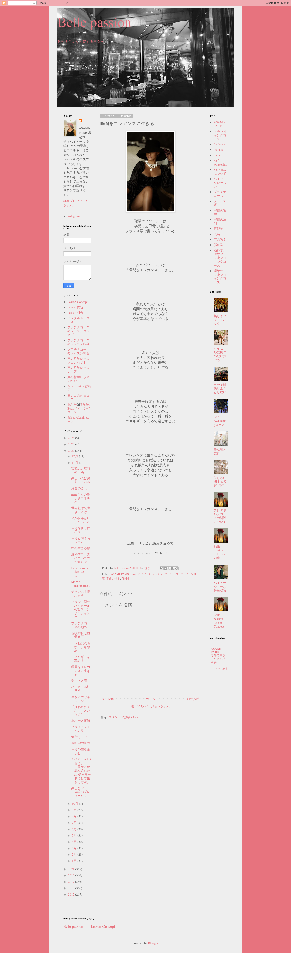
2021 (71, 869)
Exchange (220, 144)
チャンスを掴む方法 (80, 593)
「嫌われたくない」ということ (80, 710)
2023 (71, 444)
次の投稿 (107, 699)
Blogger (153, 943)
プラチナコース (174, 574)
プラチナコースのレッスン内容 (78, 342)
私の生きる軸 (80, 548)
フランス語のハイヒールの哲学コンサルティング (80, 609)
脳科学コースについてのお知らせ (80, 558)
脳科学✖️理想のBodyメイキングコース (78, 408)
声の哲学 (220, 239)
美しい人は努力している (80, 480)
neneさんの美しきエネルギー (80, 498)
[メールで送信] (162, 568)
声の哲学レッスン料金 (78, 379)
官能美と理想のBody (80, 470)
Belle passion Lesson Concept (221, 620)
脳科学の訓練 (80, 743)
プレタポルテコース (78, 320)
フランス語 (220, 203)
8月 (74, 816)
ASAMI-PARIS (120, 574)
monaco (218, 149)
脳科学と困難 (80, 721)
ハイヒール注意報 (80, 689)
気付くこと (79, 737)
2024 (71, 438)
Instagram (73, 216)
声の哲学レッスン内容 (78, 369)
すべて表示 (222, 668)
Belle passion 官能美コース (79, 388)
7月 (74, 822)
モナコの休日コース (78, 397)
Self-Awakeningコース (220, 420)
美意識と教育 (220, 451)
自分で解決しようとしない (220, 388)
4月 (74, 842)
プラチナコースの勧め (80, 625)
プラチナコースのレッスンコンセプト (78, 331)
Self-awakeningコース (78, 419)
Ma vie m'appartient (80, 583)
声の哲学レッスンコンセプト (78, 360)
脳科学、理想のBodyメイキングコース (220, 257)
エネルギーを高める (80, 659)
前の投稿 (193, 699)
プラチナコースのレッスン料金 (78, 351)
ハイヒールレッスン (150, 574)
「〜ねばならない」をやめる (80, 647)
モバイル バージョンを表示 (150, 706)
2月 (74, 854)
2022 (71, 450)
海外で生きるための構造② (218, 659)
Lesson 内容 (75, 307)
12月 (75, 456)
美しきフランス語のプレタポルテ (80, 792)
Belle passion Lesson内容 (220, 552)
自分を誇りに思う (80, 530)
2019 (71, 881)
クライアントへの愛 (80, 729)
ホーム (150, 699)
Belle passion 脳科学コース (80, 572)
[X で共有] (169, 568)
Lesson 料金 (75, 312)
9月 (74, 810)
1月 (74, 861)
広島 (217, 234)
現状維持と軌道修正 (80, 635)
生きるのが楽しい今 (80, 699)
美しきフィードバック (220, 319)
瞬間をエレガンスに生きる (80, 670)
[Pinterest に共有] (177, 568)
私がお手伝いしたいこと (80, 520)
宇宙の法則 (113, 578)
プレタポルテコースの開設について (220, 516)
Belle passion (94, 21)
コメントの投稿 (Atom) (124, 717)
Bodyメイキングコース (220, 135)
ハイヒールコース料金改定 (220, 586)
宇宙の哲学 (220, 212)
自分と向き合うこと (80, 540)
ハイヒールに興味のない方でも (220, 354)
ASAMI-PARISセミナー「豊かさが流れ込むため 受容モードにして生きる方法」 (81, 770)
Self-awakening (220, 162)
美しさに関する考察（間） (220, 481)
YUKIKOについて (220, 171)
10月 (75, 803)
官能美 (218, 228)
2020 (71, 875)
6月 (74, 829)
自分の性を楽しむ (80, 751)
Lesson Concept (77, 302)
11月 (75, 462)
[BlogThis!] (165, 568)
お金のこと (79, 488)
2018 (71, 888)
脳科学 (126, 578)
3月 (74, 848)
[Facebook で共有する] (173, 568)
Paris (133, 574)
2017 (71, 894)
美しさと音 (79, 680)
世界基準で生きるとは (80, 510)
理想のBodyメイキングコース (220, 276)
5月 (74, 835)
